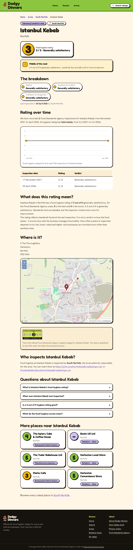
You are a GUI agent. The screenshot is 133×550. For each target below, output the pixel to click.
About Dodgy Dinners (118, 521)
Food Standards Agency (119, 532)
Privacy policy (115, 529)
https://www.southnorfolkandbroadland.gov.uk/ (78, 366)
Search (66, 5)
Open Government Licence (94, 547)
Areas (76, 5)
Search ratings (120, 5)
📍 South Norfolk (56, 23)
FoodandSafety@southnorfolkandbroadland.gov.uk (45, 370)
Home (55, 5)
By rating (93, 536)
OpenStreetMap (96, 321)
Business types (95, 532)
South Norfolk (42, 17)
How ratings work (116, 525)
